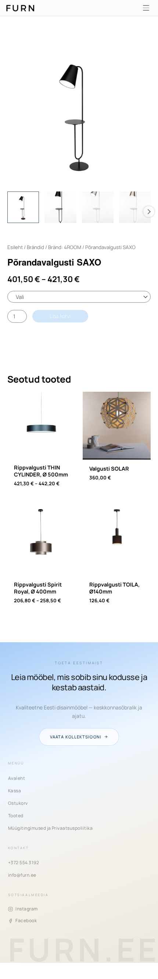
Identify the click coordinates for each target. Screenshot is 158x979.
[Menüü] (146, 8)
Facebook (26, 920)
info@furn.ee (22, 875)
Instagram (26, 909)
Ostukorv (18, 803)
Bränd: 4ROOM (64, 247)
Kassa (14, 791)
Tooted (16, 815)
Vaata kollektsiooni (75, 736)
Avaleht (16, 778)
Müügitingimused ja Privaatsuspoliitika (50, 828)
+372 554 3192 (23, 862)
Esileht (15, 247)
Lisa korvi (60, 316)
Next (148, 211)
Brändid (35, 247)
